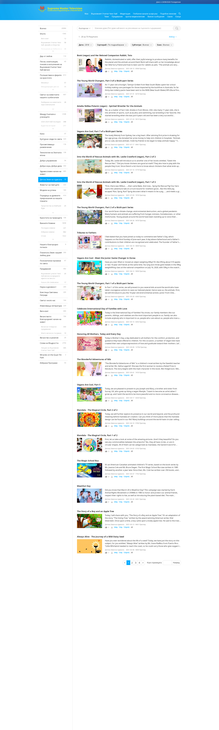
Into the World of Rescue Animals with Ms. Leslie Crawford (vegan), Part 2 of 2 (116, 156)
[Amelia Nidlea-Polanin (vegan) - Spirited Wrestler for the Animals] (89, 116)
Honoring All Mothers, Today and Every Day (99, 334)
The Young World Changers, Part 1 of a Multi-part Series (105, 283)
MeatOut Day (84, 486)
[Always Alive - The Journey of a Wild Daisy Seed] (89, 546)
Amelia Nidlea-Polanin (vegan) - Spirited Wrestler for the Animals (109, 106)
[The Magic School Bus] (89, 470)
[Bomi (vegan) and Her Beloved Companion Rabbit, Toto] (89, 65)
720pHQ (126, 71)
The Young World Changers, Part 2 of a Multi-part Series (105, 207)
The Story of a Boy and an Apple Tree (95, 511)
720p (120, 71)
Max (86, 13)
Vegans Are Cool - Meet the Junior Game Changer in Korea (106, 258)
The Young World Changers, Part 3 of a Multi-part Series (105, 80)
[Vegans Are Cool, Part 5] (89, 394)
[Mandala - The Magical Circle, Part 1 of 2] (89, 445)
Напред (176, 563)
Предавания (117, 16)
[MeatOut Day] (89, 496)
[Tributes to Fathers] (89, 242)
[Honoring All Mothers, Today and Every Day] (89, 344)
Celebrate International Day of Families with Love (102, 308)
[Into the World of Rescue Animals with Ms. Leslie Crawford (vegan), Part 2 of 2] (89, 166)
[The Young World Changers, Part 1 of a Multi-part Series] (89, 293)
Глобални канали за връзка (145, 13)
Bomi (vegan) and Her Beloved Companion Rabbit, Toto (104, 55)
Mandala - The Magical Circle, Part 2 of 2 (97, 410)
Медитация (125, 13)
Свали (170, 16)
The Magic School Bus (88, 460)
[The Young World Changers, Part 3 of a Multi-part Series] (89, 90)
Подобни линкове (168, 13)
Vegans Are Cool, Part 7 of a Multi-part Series (99, 131)
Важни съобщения (156, 16)
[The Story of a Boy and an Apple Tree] (89, 521)
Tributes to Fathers (86, 232)
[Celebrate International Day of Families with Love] (89, 318)
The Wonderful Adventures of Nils (94, 359)
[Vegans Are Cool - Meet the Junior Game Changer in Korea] (89, 268)
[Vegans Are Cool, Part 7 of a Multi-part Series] (89, 141)
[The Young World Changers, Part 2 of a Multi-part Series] (89, 217)
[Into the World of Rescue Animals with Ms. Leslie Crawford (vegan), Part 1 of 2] (89, 192)
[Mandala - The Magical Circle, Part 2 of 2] (89, 420)
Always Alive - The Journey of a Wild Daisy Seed (100, 536)
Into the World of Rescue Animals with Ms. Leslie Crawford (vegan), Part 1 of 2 (116, 182)
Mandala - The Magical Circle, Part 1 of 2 (97, 435)
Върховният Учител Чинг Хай (104, 13)
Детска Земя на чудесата (114, 68)
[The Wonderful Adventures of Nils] (89, 369)
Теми (106, 16)
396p (116, 71)
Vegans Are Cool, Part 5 (88, 384)
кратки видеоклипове (135, 16)
